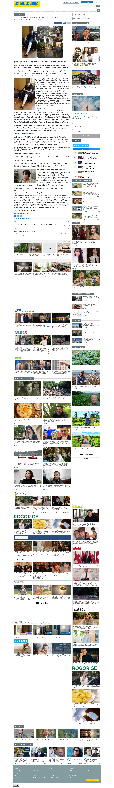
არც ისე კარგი (78, 123)
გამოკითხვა (77, 94)
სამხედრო (76, 321)
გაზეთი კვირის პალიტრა (82, 18)
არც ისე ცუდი (78, 126)
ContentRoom (65, 260)
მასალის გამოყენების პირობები (95, 786)
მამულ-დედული (78, 347)
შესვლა (98, 2)
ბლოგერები (19, 726)
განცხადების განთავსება (72, 2)
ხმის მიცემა (86, 136)
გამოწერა (86, 2)
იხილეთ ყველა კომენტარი (20, 235)
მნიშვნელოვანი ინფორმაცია (83, 294)
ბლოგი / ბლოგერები (83, 14)
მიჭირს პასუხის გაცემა (80, 131)
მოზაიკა (76, 223)
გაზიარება (58, 23)
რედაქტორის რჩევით (80, 23)
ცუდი (76, 129)
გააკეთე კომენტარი (66, 235)
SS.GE (16, 241)
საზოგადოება (19, 15)
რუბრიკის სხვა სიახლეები (24, 378)
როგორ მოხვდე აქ (66, 241)
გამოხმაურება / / (65, 225)
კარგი (76, 121)
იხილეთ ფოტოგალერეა (21, 213)
